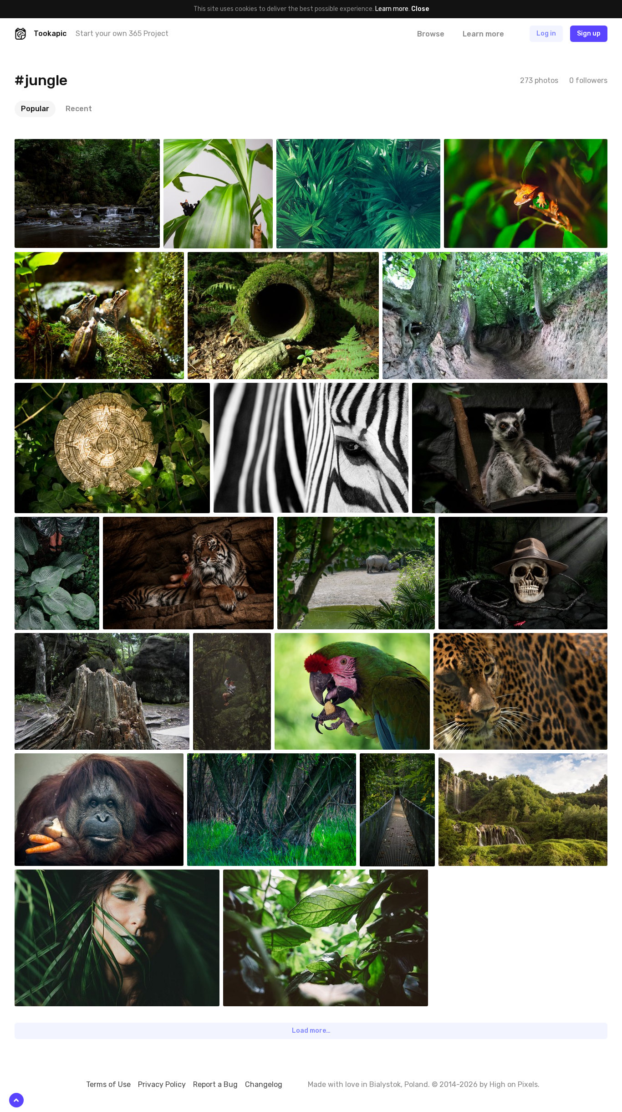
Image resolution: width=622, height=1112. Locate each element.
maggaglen (311, 640)
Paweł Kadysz (264, 876)
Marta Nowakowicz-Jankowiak (497, 640)
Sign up (589, 33)
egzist (45, 760)
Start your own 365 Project (122, 33)
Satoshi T (50, 146)
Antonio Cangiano (260, 389)
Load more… (311, 1031)
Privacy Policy (162, 1084)
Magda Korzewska (61, 523)
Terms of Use (108, 1084)
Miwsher (48, 876)
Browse (430, 34)
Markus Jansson (404, 760)
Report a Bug (215, 1084)
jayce (222, 640)
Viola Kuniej (225, 760)
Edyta (474, 146)
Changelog (263, 1084)
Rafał (467, 760)
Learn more (391, 9)
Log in (546, 33)
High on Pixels (513, 1084)
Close (420, 9)
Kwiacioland (420, 259)
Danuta (219, 259)
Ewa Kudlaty (315, 146)
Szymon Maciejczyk (326, 523)
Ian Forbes (51, 389)
